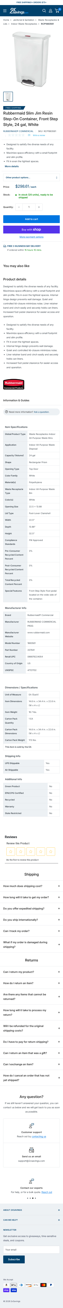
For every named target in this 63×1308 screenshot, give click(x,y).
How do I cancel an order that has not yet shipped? (26, 1078)
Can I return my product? (18, 972)
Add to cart (31, 219)
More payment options (31, 236)
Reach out (47, 1192)
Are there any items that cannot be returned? (24, 997)
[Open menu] (4, 10)
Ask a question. (41, 412)
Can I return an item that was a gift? (25, 1053)
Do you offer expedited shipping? (23, 908)
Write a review (39, 135)
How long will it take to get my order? (26, 897)
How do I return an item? (18, 983)
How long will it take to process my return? (24, 1012)
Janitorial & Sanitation (23, 20)
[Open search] (44, 11)
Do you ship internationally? (20, 919)
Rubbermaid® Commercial (18, 131)
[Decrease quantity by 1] (19, 207)
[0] (57, 11)
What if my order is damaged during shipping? (25, 944)
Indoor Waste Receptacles (24, 23)
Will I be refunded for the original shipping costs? (23, 1028)
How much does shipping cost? (22, 886)
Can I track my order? (16, 931)
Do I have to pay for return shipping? (25, 1041)
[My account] (50, 11)
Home (6, 20)
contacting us (39, 1136)
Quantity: (8, 207)
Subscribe (14, 1259)
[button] (57, 11)
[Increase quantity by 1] (39, 207)
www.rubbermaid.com (38, 632)
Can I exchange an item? (18, 1064)
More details (12, 166)
